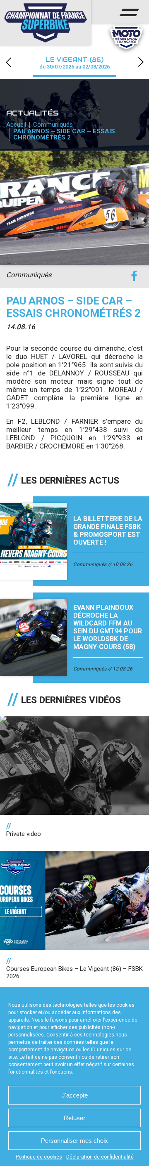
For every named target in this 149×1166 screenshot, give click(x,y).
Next (140, 62)
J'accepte (75, 1095)
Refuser (74, 1117)
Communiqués (53, 124)
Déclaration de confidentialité (100, 1157)
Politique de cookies (39, 1157)
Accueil (16, 124)
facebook (134, 276)
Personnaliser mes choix (74, 1140)
